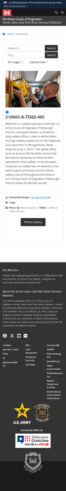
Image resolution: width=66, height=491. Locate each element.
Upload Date (37, 62)
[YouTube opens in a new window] (19, 336)
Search (51, 48)
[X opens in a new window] (12, 336)
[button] (16, 6)
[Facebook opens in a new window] (5, 336)
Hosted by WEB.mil (32, 430)
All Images (14, 62)
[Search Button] (55, 12)
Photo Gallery (33, 222)
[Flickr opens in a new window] (25, 336)
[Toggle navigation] (60, 12)
